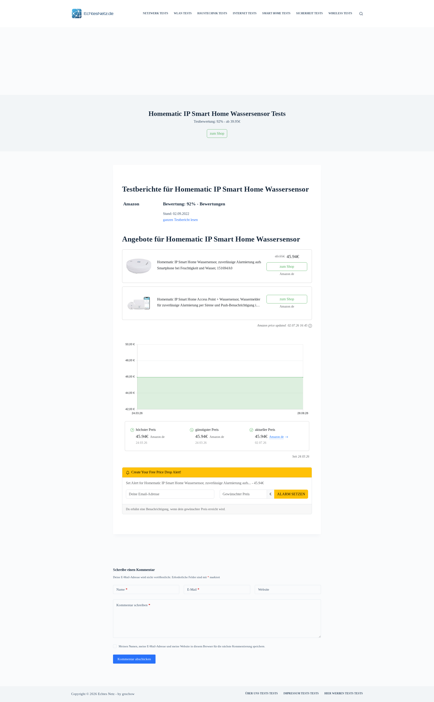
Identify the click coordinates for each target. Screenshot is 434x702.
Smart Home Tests (276, 13)
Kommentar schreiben (133, 605)
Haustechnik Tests (212, 13)
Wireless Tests (340, 13)
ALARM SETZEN (291, 494)
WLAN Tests (183, 13)
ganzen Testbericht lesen (180, 220)
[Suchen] (361, 13)
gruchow (128, 694)
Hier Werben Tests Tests (343, 693)
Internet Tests (245, 13)
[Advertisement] (217, 61)
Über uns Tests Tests (261, 693)
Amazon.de (276, 437)
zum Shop (217, 133)
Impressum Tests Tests (301, 693)
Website (263, 589)
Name (121, 589)
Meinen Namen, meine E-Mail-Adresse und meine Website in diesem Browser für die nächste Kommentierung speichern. (192, 646)
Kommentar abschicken (134, 659)
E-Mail (193, 589)
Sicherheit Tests (309, 13)
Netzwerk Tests (155, 13)
